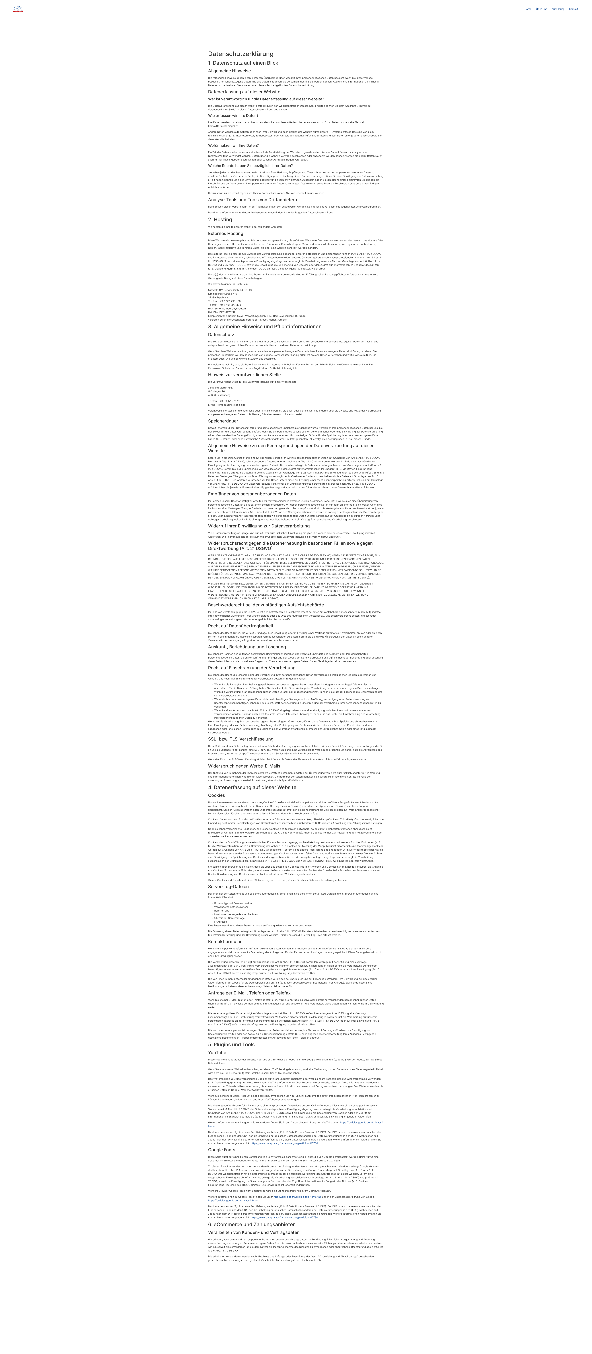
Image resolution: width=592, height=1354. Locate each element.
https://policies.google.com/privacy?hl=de (232, 1200)
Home (527, 8)
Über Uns (541, 8)
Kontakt (573, 8)
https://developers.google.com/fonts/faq (297, 1196)
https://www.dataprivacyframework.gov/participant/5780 (284, 1143)
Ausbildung (558, 8)
